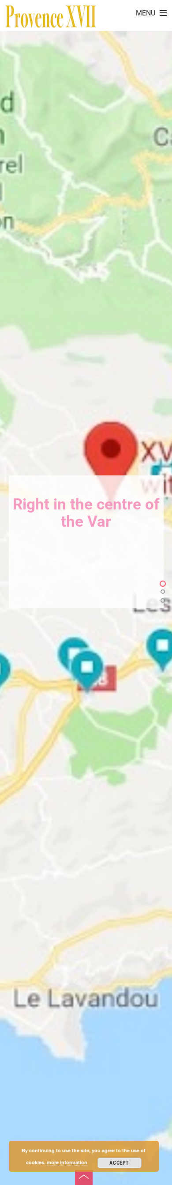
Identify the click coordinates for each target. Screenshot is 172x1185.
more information (67, 1162)
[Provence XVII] (50, 23)
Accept (119, 1163)
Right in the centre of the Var (86, 513)
